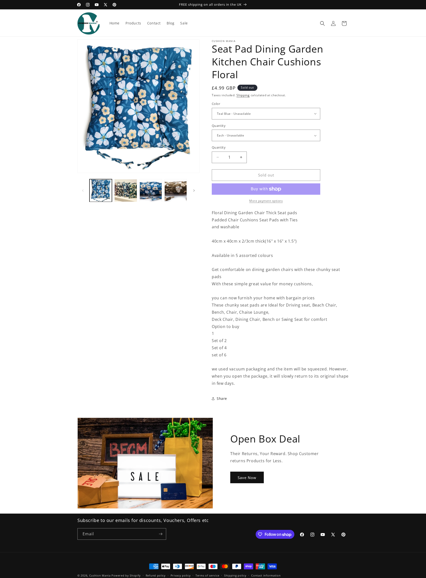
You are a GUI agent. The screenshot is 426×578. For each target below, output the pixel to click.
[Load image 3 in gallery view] (151, 190)
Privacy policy (181, 575)
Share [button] (222, 398)
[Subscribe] (160, 534)
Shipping (243, 95)
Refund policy (156, 575)
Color (216, 103)
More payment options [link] (266, 201)
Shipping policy (235, 575)
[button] (322, 23)
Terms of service (207, 575)
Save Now (247, 477)
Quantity (219, 125)
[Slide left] (82, 190)
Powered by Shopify (126, 575)
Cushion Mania (100, 575)
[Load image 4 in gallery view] (175, 190)
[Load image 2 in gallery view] (125, 190)
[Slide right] (194, 190)
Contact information (266, 575)
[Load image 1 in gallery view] (100, 190)
